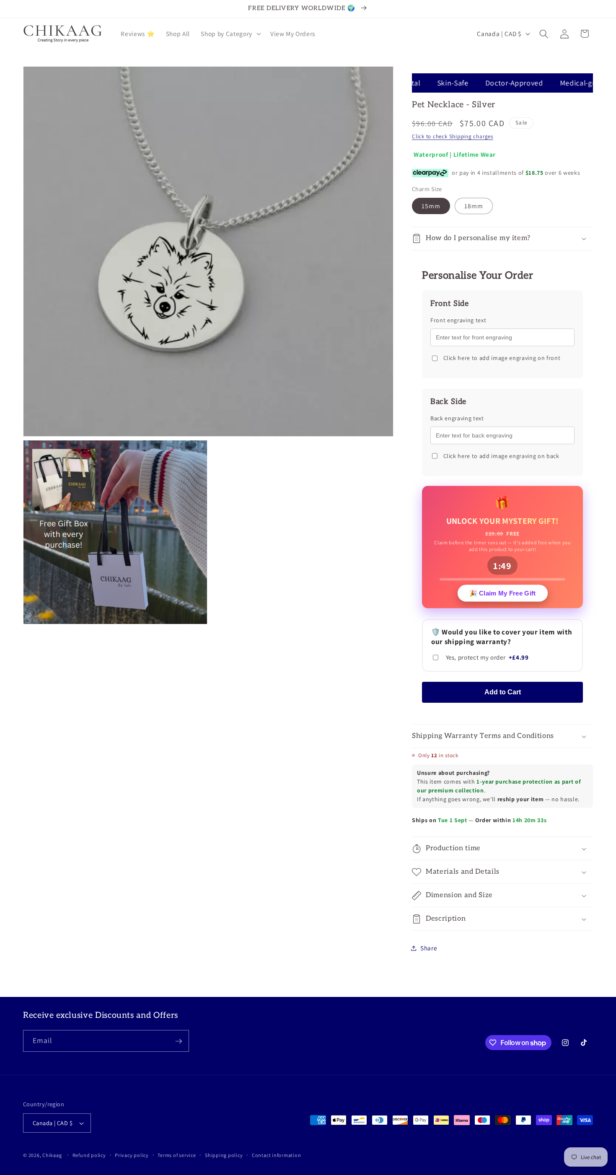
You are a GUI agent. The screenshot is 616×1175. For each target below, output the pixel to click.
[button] (229, 34)
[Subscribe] (178, 1041)
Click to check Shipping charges (452, 136)
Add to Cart (502, 692)
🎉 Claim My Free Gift (502, 592)
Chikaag (52, 1155)
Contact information (276, 1155)
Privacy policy (132, 1155)
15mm (431, 206)
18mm (473, 206)
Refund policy (89, 1155)
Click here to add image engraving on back (501, 456)
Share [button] (428, 948)
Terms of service (177, 1155)
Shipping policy (224, 1155)
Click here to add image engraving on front (502, 358)
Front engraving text (458, 320)
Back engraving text (457, 418)
